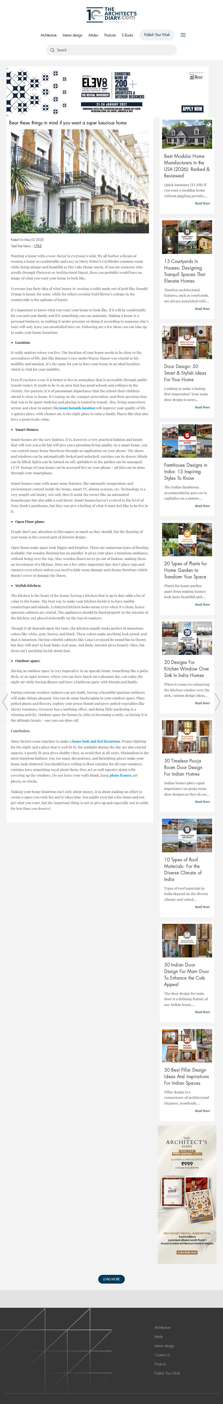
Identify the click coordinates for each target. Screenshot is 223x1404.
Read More (202, 203)
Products (110, 35)
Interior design (72, 35)
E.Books (127, 35)
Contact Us (162, 1355)
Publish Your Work (157, 35)
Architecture (49, 35)
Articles (93, 35)
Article (159, 1336)
